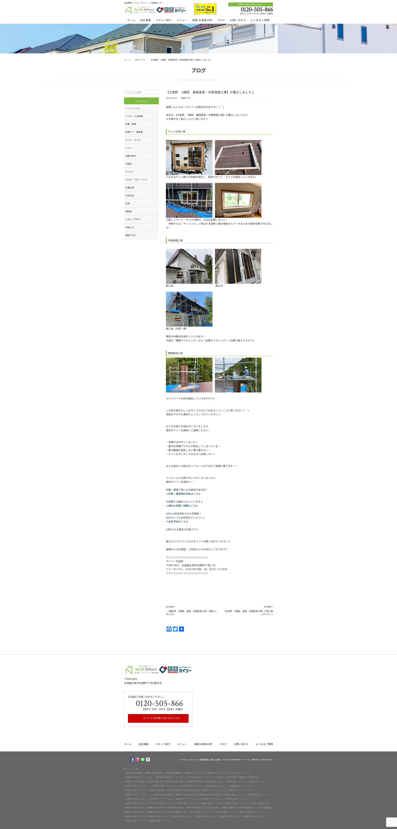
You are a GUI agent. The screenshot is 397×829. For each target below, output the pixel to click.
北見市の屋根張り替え (177, 812)
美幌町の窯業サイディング (226, 812)
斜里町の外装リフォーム (159, 821)
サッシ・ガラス (133, 139)
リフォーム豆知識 (134, 116)
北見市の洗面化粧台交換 (163, 794)
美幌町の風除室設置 (153, 773)
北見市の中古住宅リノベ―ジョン (201, 777)
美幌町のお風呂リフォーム (137, 799)
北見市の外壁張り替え (260, 803)
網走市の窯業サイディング (251, 812)
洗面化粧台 (130, 155)
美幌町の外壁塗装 (193, 808)
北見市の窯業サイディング (201, 812)
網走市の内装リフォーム (217, 786)
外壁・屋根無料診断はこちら (184, 493)
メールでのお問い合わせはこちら (161, 718)
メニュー (182, 20)
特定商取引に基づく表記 (210, 760)
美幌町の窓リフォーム (215, 781)
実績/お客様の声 (202, 20)
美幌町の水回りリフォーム (137, 803)
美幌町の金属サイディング (212, 803)
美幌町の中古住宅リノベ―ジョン (140, 777)
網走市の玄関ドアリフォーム (165, 786)
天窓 (127, 203)
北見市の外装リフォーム (182, 816)
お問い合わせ (238, 20)
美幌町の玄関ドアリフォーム (138, 786)
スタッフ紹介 (164, 20)
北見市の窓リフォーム (257, 781)
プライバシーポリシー (188, 760)
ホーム (131, 20)
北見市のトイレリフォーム (212, 799)
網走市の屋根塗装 (246, 808)
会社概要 (145, 20)
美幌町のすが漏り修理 (248, 777)
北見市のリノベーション (241, 773)
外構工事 (129, 187)
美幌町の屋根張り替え (156, 812)
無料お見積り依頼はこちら (183, 505)
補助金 (128, 211)
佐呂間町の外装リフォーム (230, 816)
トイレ (128, 147)
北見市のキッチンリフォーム (214, 790)
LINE (168, 529)
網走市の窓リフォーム (236, 781)
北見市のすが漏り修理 (135, 781)
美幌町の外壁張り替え (156, 808)
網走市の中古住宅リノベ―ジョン (170, 777)
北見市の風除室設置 (173, 773)
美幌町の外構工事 (174, 790)
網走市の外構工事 (191, 790)
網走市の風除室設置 (134, 773)
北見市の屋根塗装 (264, 808)
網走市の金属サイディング (237, 803)
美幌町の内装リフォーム (240, 786)
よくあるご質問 (260, 20)
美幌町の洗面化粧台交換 (209, 794)
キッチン (129, 171)
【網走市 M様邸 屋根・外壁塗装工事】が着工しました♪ (191, 612)
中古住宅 (129, 195)
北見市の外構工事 (156, 790)
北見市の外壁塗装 (211, 808)
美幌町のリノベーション (194, 773)
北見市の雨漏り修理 (194, 781)
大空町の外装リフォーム (205, 816)
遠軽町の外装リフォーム (254, 816)
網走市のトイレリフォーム (162, 799)
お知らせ (129, 227)
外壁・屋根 (130, 123)
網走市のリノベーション (217, 773)
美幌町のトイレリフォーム (187, 799)
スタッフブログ (133, 219)
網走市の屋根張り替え (135, 812)
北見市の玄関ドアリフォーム (192, 786)
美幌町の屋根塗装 (228, 808)
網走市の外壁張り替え (135, 808)
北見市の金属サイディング (187, 803)
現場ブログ (186, 98)
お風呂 (128, 163)
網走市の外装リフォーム (159, 816)
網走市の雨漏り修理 (155, 781)
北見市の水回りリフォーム (162, 803)
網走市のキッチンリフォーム (241, 790)
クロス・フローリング (136, 179)
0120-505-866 (257, 9)
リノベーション (133, 108)
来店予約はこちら (178, 521)
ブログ (221, 20)
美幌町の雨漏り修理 (175, 781)
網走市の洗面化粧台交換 (186, 794)
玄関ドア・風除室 (134, 131)
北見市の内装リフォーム (136, 790)
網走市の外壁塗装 (175, 808)
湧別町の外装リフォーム (136, 821)
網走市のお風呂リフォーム (259, 794)
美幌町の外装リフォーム (136, 816)
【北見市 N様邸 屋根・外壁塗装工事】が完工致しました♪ (248, 612)
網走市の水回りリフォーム (237, 799)
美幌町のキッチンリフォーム (138, 794)
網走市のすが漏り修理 (227, 777)
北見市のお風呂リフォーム (233, 794)
